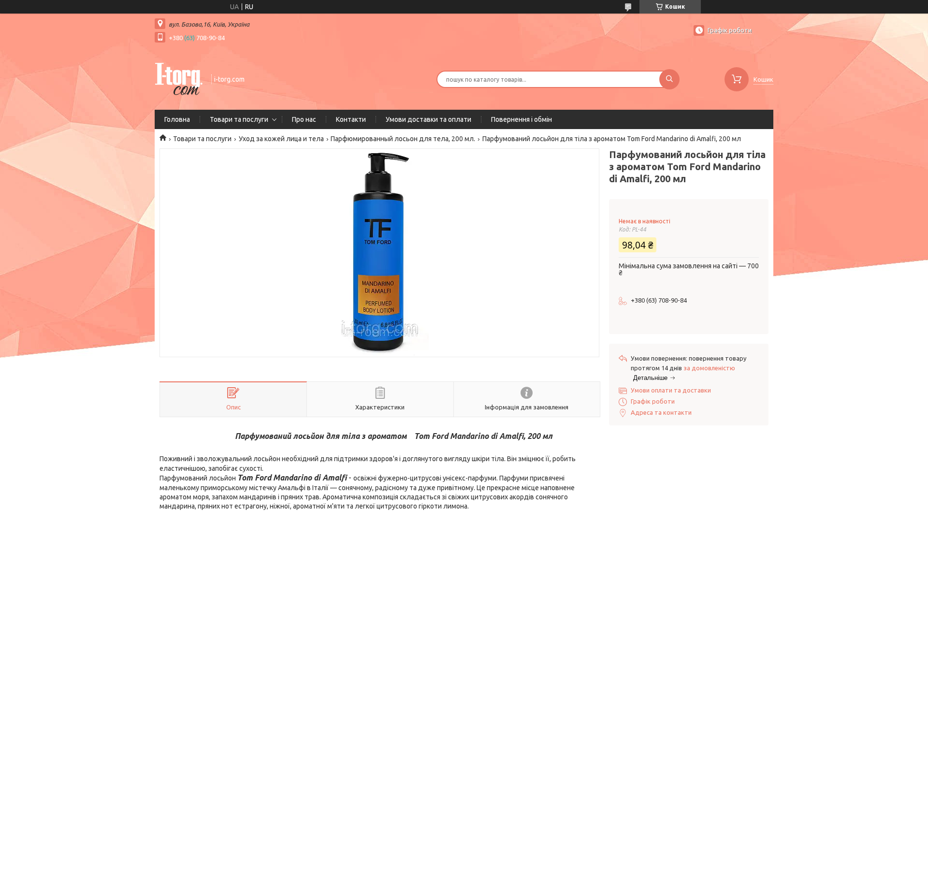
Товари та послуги (239, 119)
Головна (177, 119)
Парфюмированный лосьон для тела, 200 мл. (403, 139)
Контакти (351, 119)
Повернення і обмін (521, 119)
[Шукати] (669, 79)
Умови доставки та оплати (428, 119)
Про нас (304, 119)
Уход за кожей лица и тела (281, 139)
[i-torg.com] (179, 78)
